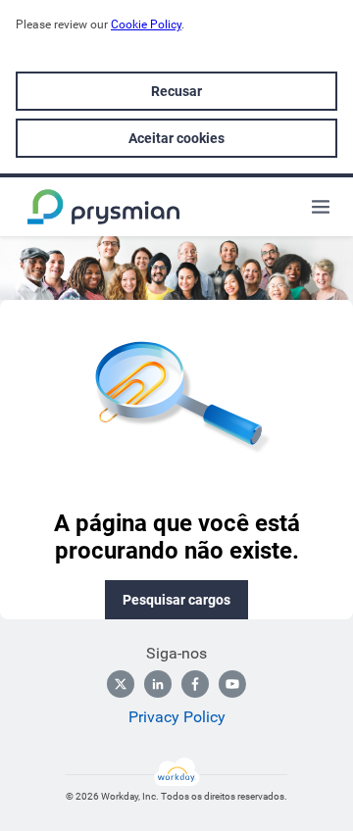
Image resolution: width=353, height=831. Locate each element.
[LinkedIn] (158, 684)
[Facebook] (195, 684)
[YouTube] (232, 684)
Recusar (176, 91)
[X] (120, 684)
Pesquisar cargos (176, 600)
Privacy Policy (177, 717)
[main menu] (320, 206)
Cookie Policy (146, 24)
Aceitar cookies (176, 138)
